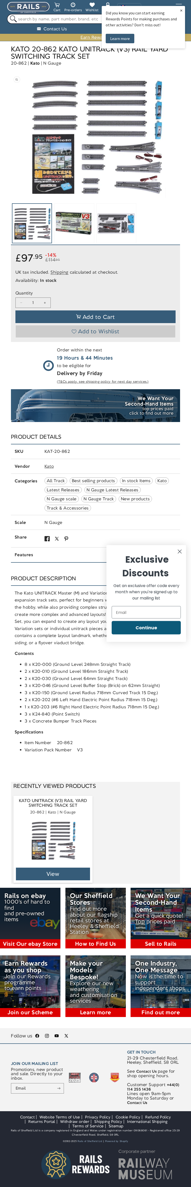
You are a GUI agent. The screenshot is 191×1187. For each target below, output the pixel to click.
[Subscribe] (59, 1088)
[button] (57, 7)
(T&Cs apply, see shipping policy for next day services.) (103, 382)
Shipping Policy (108, 1121)
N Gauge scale (62, 499)
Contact (27, 1117)
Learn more (120, 38)
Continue (146, 628)
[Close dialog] (179, 551)
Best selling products (93, 481)
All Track (56, 481)
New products (135, 499)
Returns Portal (41, 1121)
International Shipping (147, 1121)
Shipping (59, 272)
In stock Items (136, 481)
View (53, 874)
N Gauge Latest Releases (113, 490)
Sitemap (116, 1126)
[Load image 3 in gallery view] (116, 223)
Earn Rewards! (95, 37)
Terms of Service (87, 1126)
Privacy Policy (97, 1117)
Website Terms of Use (60, 1117)
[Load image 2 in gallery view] (74, 223)
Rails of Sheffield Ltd (90, 1141)
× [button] (181, 10)
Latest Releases (63, 490)
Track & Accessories (68, 508)
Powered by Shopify (116, 1141)
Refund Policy (158, 1117)
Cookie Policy (128, 1117)
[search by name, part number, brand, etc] (12, 19)
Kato (35, 63)
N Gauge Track (99, 499)
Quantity (24, 293)
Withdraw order (74, 1121)
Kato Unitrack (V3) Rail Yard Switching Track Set (53, 803)
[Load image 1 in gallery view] (32, 223)
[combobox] (95, 19)
